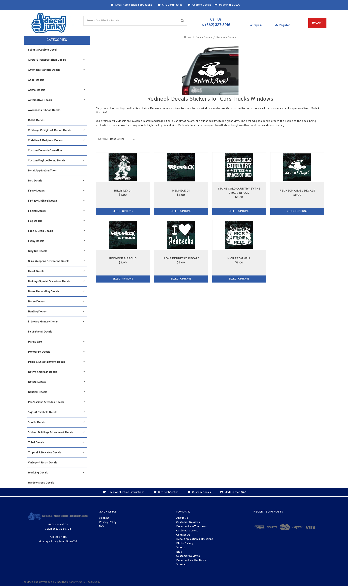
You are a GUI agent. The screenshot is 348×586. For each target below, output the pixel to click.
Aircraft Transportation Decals (47, 60)
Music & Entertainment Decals (46, 362)
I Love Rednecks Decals (181, 258)
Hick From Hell (239, 258)
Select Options (123, 211)
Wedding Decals (38, 472)
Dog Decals (35, 180)
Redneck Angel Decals (297, 191)
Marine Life (35, 342)
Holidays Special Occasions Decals (49, 281)
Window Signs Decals (41, 483)
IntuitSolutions (66, 582)
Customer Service (187, 530)
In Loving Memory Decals (43, 321)
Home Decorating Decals (43, 291)
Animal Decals (36, 90)
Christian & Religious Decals (45, 140)
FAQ (101, 526)
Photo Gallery (184, 543)
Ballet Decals (36, 120)
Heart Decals (36, 271)
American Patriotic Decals (44, 70)
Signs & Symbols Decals (42, 412)
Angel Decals (36, 80)
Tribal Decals (36, 442)
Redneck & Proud (123, 258)
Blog (179, 552)
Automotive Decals (40, 100)
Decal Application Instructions (133, 5)
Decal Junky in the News (191, 560)
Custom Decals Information (45, 150)
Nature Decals (37, 382)
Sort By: (103, 139)
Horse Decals (36, 301)
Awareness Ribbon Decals (44, 110)
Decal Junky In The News (191, 526)
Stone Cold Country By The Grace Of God (239, 191)
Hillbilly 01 (123, 191)
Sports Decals (37, 422)
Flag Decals (35, 221)
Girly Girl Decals (37, 251)
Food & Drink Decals (40, 231)
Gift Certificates (172, 5)
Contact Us (183, 535)
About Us (182, 518)
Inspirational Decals (40, 331)
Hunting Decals (37, 311)
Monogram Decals (39, 352)
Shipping (104, 518)
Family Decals (36, 191)
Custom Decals (201, 5)
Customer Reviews (188, 522)
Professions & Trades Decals (46, 402)
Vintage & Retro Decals (42, 462)
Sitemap (181, 564)
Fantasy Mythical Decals (43, 201)
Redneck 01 (181, 191)
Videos (180, 547)
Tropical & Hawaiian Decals (44, 452)
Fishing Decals (37, 211)
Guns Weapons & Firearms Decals (48, 261)
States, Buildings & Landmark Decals (51, 432)
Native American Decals (42, 372)
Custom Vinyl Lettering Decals (46, 160)
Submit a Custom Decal (42, 50)
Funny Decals (36, 241)
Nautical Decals (37, 392)
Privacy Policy (107, 522)
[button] (57, 40)
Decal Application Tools (42, 170)
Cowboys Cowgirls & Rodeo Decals (49, 130)
